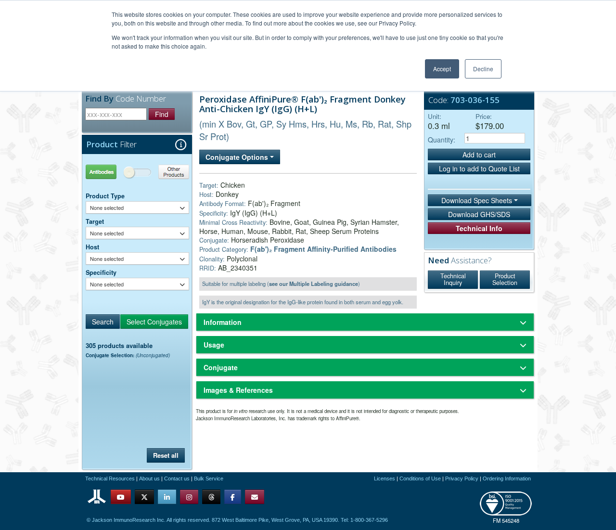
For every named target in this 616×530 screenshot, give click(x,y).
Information (223, 322)
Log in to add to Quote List (479, 168)
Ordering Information (507, 478)
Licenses (384, 478)
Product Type (105, 196)
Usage (214, 344)
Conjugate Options (237, 157)
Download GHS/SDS (479, 214)
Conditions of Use (420, 478)
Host (92, 247)
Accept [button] (442, 69)
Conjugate (221, 367)
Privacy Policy (461, 478)
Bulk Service (208, 478)
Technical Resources (110, 478)
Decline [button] (483, 69)
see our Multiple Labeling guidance (313, 283)
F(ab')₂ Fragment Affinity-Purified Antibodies (323, 249)
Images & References (238, 390)
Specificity (101, 272)
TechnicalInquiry (453, 279)
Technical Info (479, 228)
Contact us (177, 478)
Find (161, 114)
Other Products (163, 171)
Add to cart (479, 154)
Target (95, 221)
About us (149, 478)
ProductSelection (504, 279)
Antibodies (112, 171)
